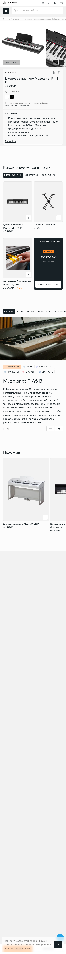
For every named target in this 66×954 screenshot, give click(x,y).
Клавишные (26, 19)
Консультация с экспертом (17, 105)
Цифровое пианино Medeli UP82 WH (22, 523)
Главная (6, 19)
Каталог (15, 19)
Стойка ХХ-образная (44, 224)
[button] (55, 62)
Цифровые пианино (41, 19)
